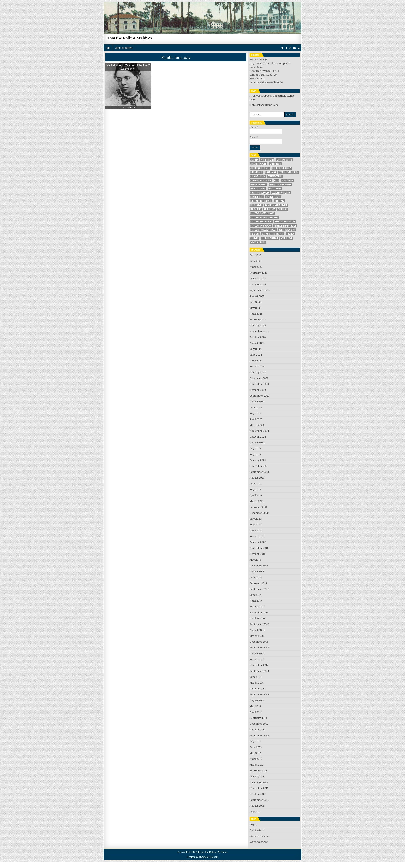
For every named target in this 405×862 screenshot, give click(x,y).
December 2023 (259, 378)
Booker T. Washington (288, 172)
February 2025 (258, 319)
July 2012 (255, 741)
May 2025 (255, 307)
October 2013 (257, 688)
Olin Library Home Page (264, 105)
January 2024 (258, 372)
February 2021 (258, 507)
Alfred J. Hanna (267, 159)
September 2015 (259, 647)
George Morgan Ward (259, 192)
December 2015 (259, 641)
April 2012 (256, 759)
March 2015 (257, 659)
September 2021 (259, 471)
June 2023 (256, 407)
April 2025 (256, 313)
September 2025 (259, 290)
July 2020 (255, 518)
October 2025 (258, 284)
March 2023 (257, 425)
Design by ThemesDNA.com (202, 857)
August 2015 (257, 653)
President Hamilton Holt (261, 221)
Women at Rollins (258, 242)
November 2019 (259, 548)
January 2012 (257, 776)
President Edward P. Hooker (262, 213)
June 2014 (256, 677)
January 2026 (258, 278)
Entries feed (257, 830)
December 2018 (259, 565)
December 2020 (259, 513)
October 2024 (258, 337)
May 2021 (255, 489)
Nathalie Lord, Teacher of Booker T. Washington (128, 67)
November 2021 (259, 466)
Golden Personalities (281, 192)
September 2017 (259, 589)
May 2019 (255, 559)
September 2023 (259, 395)
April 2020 (256, 530)
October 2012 (257, 729)
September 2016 (259, 624)
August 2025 (257, 296)
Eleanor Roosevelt (258, 184)
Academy (254, 159)
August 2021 (257, 477)
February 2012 (258, 770)
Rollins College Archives (273, 233)
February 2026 (258, 272)
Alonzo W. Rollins (284, 159)
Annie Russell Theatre (259, 168)
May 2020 (255, 524)
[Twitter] (282, 48)
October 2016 (257, 618)
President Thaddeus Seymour (263, 229)
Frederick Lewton (257, 188)
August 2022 (257, 442)
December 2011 (259, 782)
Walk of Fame (286, 238)
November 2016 (259, 612)
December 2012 (259, 723)
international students (260, 200)
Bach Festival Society (281, 168)
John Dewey (279, 200)
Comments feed (259, 836)
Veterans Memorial (270, 238)
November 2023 (259, 384)
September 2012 (259, 735)
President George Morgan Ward (264, 217)
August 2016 (257, 630)
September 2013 (259, 694)
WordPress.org (259, 841)
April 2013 (256, 712)
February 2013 (258, 718)
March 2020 (257, 536)
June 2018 (256, 577)
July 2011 (255, 811)
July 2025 (255, 302)
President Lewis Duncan (260, 225)
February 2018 (258, 583)
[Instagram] (290, 48)
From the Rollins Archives (128, 37)
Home (108, 47)
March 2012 (257, 764)
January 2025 (258, 325)
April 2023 (256, 419)
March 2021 (257, 501)
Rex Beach (254, 233)
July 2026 (255, 255)
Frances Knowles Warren (280, 184)
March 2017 (257, 606)
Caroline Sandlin (257, 176)
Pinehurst (282, 209)
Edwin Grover (287, 180)
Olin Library (269, 209)
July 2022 (255, 448)
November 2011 (259, 788)
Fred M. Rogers (274, 188)
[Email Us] (294, 48)
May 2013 (255, 706)
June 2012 (256, 747)
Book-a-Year (270, 172)
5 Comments (130, 107)
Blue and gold (256, 172)
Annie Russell (275, 163)
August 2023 (257, 401)
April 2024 (256, 360)
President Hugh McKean (285, 221)
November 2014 (259, 665)
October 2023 (258, 389)
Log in (253, 824)
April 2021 (256, 495)
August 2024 (257, 343)
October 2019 (258, 554)
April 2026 (256, 266)
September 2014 (259, 671)
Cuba (276, 180)
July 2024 (255, 348)
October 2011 (257, 794)
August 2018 (257, 571)
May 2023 (255, 413)
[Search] (299, 48)
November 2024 (259, 331)
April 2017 (256, 600)
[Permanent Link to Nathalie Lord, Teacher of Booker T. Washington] (128, 86)
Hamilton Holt (256, 196)
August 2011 (257, 805)
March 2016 (257, 636)
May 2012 (255, 753)
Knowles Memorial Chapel (276, 205)
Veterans (254, 238)
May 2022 (255, 454)
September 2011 (259, 800)
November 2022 (259, 430)
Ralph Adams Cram (287, 229)
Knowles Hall (256, 205)
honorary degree (273, 196)
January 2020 (258, 542)
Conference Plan (275, 176)
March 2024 (257, 366)
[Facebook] (286, 48)
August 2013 (257, 700)
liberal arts (255, 209)
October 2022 (258, 436)
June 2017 (256, 595)
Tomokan (290, 233)
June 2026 (256, 261)
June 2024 (256, 354)
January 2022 (258, 460)
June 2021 (256, 483)
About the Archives (124, 47)
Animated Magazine (258, 163)
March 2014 (257, 682)
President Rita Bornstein (285, 225)
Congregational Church (260, 180)
